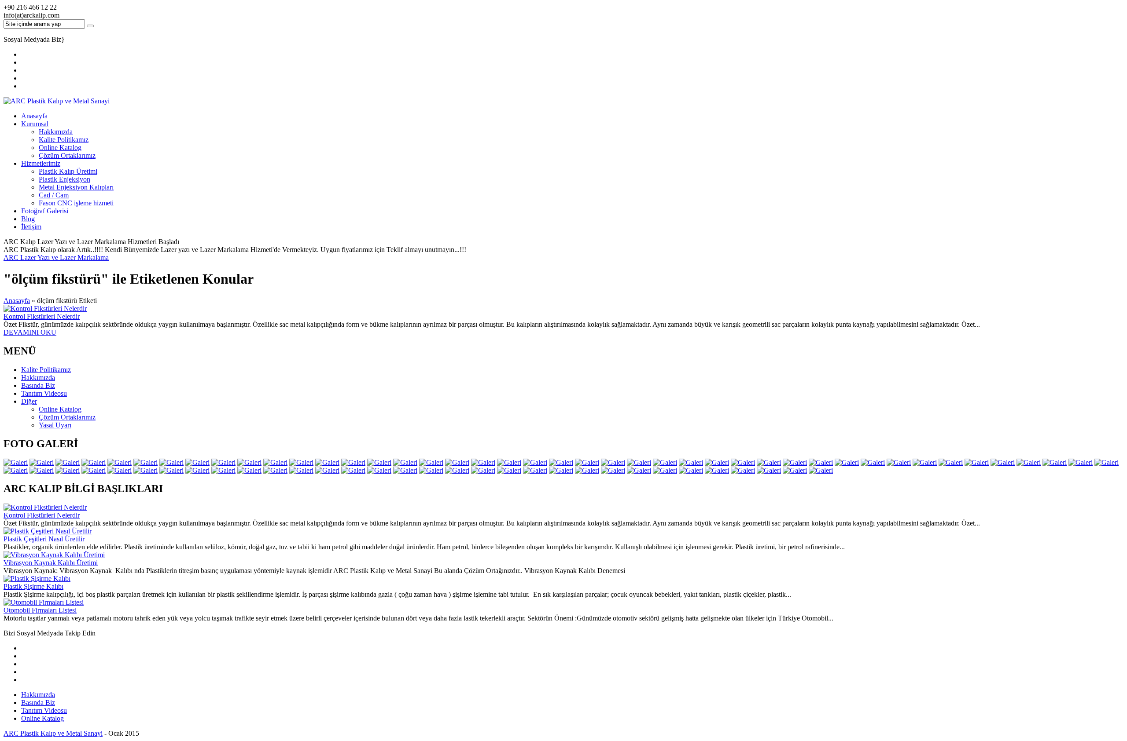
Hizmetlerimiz (40, 163)
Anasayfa (34, 116)
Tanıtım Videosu (44, 710)
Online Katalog (60, 147)
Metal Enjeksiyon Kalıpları (76, 187)
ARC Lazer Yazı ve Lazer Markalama (56, 257)
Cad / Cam (54, 195)
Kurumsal (34, 124)
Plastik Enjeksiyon (64, 179)
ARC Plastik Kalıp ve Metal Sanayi (53, 733)
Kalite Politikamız (63, 139)
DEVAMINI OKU (30, 332)
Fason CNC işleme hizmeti (76, 203)
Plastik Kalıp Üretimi (68, 171)
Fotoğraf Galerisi (44, 211)
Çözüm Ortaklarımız (67, 155)
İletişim (31, 226)
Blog (28, 219)
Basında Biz (38, 702)
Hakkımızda (56, 131)
